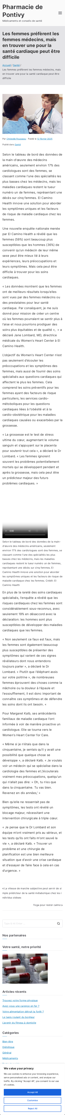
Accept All (32, 1092)
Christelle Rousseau (16, 138)
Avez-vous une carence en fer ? (20, 1005)
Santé (18, 144)
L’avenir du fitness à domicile (19, 1022)
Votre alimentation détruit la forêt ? (23, 1011)
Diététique (8, 1047)
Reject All (32, 1108)
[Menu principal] (60, 13)
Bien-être (7, 1041)
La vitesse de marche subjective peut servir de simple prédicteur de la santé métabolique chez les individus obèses (32, 893)
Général (6, 1052)
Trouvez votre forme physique (20, 1000)
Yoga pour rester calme (47, 904)
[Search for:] (32, 923)
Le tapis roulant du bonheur (18, 1017)
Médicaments (10, 1058)
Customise (32, 1100)
